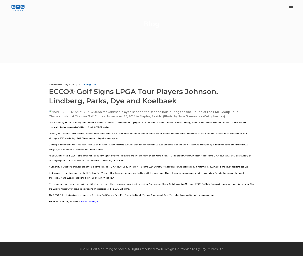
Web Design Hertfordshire (175, 249)
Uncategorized (89, 84)
